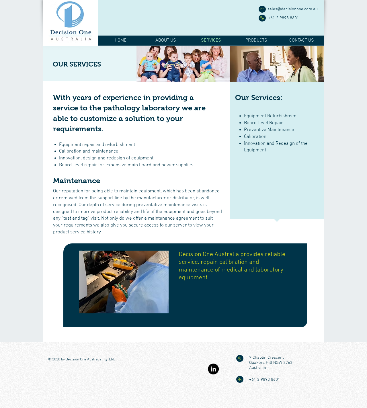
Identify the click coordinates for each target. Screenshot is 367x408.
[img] (183, 64)
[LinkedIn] (213, 369)
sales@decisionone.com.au (293, 9)
